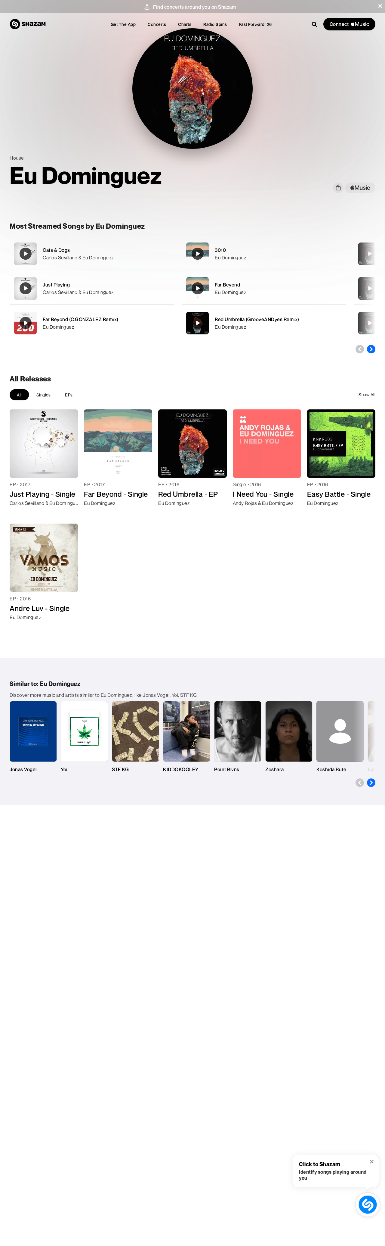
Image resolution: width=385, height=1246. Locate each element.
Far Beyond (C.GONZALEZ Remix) (81, 319)
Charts (184, 24)
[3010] (264, 254)
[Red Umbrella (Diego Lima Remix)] (370, 254)
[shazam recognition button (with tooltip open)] (368, 1204)
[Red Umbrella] (370, 323)
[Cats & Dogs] (92, 254)
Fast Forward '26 (255, 24)
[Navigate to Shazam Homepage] (28, 24)
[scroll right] (371, 349)
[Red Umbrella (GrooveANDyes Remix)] (264, 323)
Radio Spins (215, 24)
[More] (166, 253)
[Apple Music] (21, 514)
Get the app (123, 24)
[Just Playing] (92, 288)
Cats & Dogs (56, 250)
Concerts (157, 24)
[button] (380, 6)
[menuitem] (123, 24)
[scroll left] (360, 349)
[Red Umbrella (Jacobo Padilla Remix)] (370, 288)
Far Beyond (227, 285)
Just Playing (56, 285)
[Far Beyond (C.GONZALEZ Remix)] (92, 323)
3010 (220, 250)
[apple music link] (360, 188)
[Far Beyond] (264, 288)
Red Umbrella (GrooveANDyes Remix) (257, 319)
